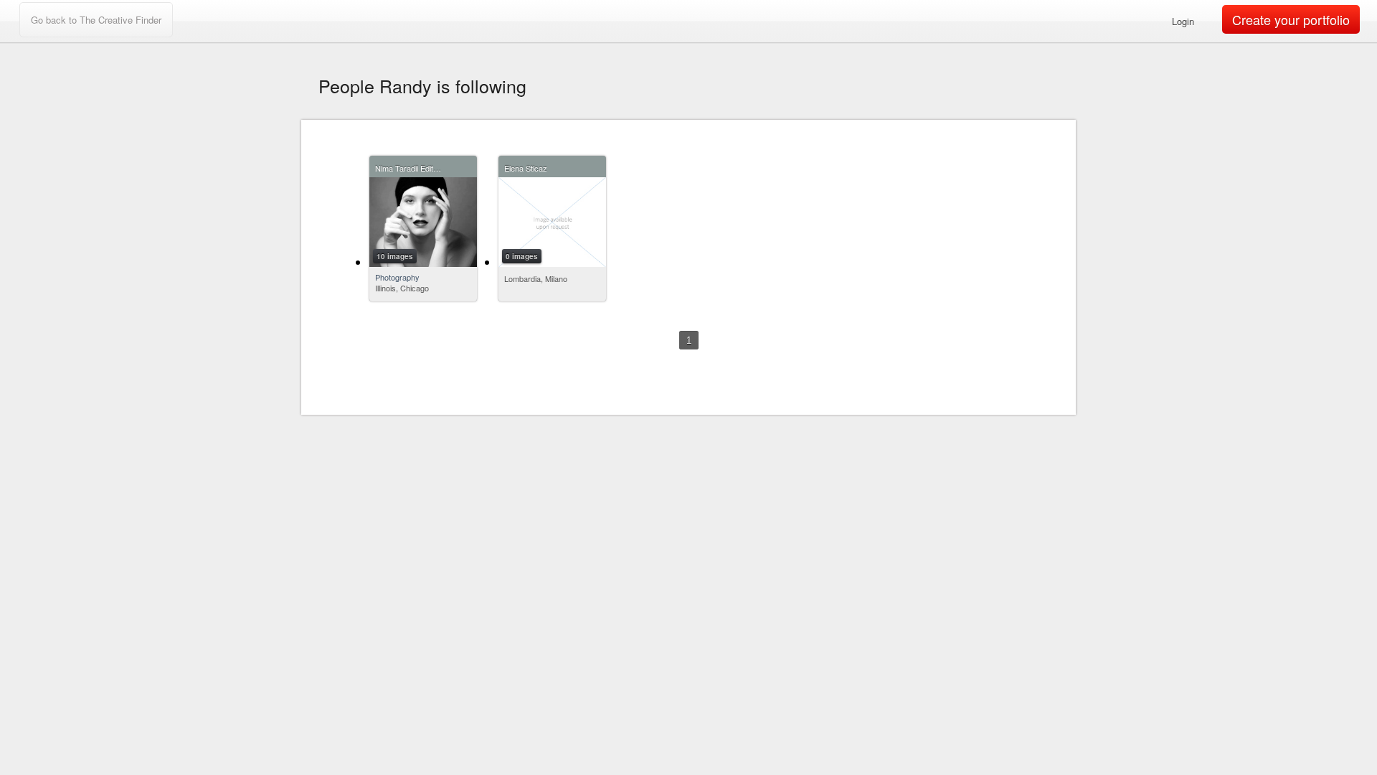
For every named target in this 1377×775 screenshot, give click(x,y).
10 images (395, 256)
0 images (522, 256)
